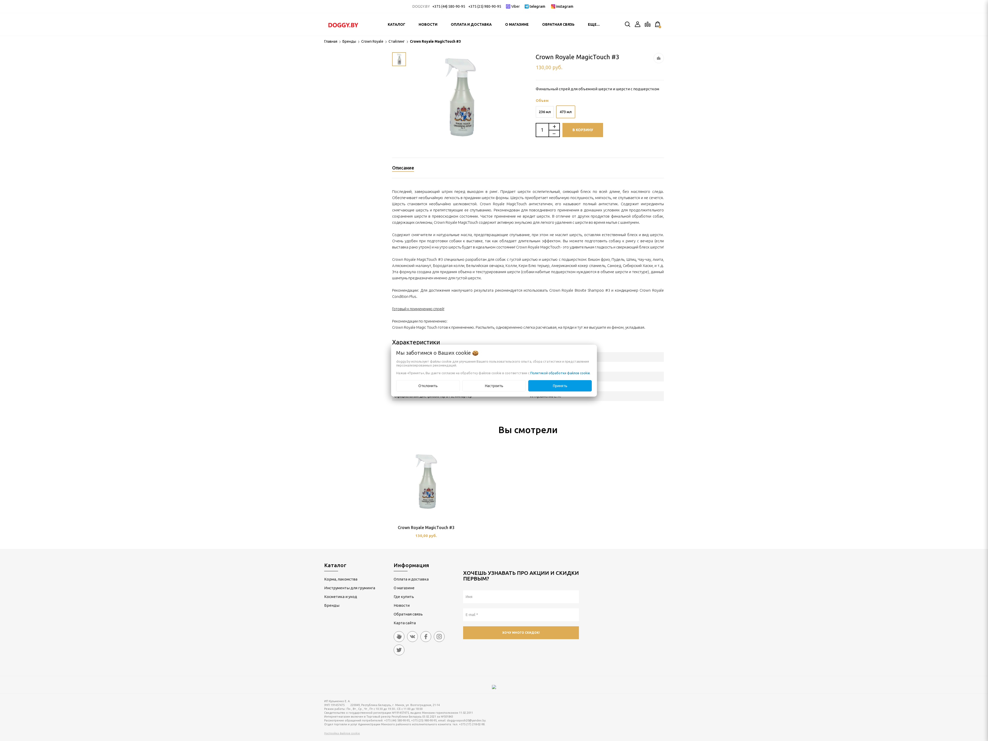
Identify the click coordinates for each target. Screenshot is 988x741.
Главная (330, 41)
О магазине (517, 24)
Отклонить (428, 386)
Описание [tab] (403, 167)
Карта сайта (405, 623)
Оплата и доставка (471, 24)
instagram (564, 6)
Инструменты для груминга (349, 588)
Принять (560, 386)
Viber (515, 6)
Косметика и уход (340, 596)
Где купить (404, 596)
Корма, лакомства (340, 579)
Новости (428, 24)
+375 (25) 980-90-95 (484, 6)
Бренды (331, 605)
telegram (537, 6)
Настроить (494, 386)
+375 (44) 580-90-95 (448, 6)
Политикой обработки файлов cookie (560, 373)
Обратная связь (558, 24)
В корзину (582, 130)
